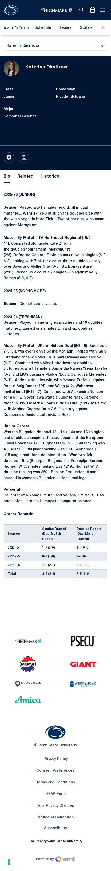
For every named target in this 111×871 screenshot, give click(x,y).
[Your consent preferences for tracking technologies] (9, 862)
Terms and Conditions (55, 782)
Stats (85, 28)
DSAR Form (55, 794)
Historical (50, 176)
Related (25, 176)
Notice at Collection (56, 817)
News (105, 28)
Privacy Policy (56, 759)
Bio (7, 176)
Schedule (42, 28)
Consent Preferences (56, 770)
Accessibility (55, 828)
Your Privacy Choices (55, 806)
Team (64, 28)
